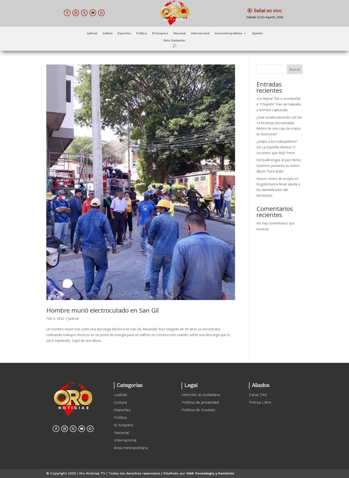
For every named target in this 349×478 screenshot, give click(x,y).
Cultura (107, 33)
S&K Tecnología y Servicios (210, 473)
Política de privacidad (200, 402)
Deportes (124, 33)
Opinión (257, 33)
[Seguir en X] (84, 12)
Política (141, 33)
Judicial (91, 33)
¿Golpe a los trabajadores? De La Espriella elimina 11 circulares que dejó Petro (276, 147)
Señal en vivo (268, 11)
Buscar (294, 69)
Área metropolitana (228, 33)
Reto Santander (174, 40)
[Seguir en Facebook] (67, 12)
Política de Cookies (198, 410)
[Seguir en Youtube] (93, 12)
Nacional (179, 33)
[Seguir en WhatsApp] (101, 12)
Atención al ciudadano (201, 394)
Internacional (200, 33)
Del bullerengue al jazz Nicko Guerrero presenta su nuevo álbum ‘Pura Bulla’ (278, 165)
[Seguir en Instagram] (75, 12)
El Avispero (160, 33)
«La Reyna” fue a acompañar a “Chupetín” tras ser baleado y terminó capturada (278, 104)
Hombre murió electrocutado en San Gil (102, 310)
